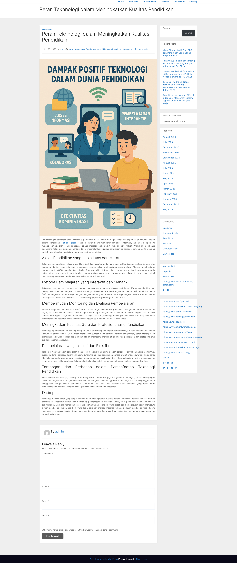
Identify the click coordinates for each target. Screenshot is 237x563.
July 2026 (168, 142)
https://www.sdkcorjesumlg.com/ (179, 316)
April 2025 (168, 183)
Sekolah (165, 1)
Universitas (179, 1)
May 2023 (168, 209)
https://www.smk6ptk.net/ (176, 301)
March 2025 (169, 189)
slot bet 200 (169, 266)
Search (166, 28)
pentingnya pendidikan (130, 49)
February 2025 (170, 194)
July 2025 (168, 168)
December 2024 (171, 204)
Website (45, 515)
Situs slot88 (168, 276)
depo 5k (167, 271)
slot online (168, 363)
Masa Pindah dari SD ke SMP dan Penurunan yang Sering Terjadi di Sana (177, 53)
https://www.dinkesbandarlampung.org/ (182, 306)
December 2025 (171, 147)
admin (63, 49)
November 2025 (171, 152)
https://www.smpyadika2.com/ (178, 332)
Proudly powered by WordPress (104, 559)
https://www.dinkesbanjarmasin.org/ (181, 347)
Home (121, 1)
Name (45, 486)
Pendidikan (47, 29)
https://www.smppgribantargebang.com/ (183, 337)
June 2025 (168, 173)
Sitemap (193, 1)
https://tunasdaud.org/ (174, 322)
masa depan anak (77, 49)
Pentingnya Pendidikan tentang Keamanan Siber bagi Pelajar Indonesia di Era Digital (179, 63)
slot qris (167, 290)
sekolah (145, 49)
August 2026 (169, 137)
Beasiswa (133, 1)
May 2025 (168, 178)
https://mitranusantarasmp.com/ (179, 342)
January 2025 (170, 199)
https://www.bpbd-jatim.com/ (177, 311)
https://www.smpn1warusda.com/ (179, 327)
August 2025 (169, 163)
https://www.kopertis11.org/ (176, 352)
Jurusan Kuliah (149, 1)
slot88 (166, 357)
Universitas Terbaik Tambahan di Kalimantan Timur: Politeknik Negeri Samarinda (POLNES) (178, 74)
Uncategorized (170, 248)
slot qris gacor (68, 243)
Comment (47, 453)
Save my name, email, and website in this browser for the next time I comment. (81, 530)
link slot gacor (170, 368)
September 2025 (171, 157)
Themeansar (141, 559)
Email (45, 501)
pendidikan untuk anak (107, 49)
